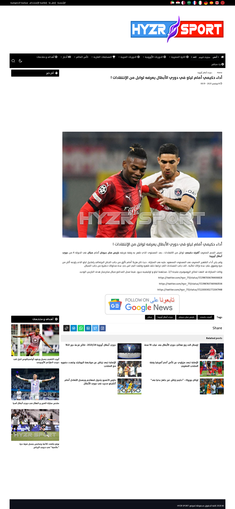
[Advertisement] (69, 29)
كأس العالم (82, 57)
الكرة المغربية (178, 57)
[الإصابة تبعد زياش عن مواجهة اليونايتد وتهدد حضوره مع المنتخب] (101, 369)
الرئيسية (61, 3)
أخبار (65, 57)
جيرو (139, 272)
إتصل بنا (52, 3)
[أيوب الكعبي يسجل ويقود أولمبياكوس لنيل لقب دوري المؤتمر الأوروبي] (35, 345)
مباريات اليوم (204, 57)
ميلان (149, 317)
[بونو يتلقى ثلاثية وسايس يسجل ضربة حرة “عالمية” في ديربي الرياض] (35, 429)
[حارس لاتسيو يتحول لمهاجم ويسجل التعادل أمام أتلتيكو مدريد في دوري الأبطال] (101, 386)
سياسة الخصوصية (19, 3)
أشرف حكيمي (206, 317)
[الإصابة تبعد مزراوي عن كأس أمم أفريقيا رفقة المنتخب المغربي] (183, 369)
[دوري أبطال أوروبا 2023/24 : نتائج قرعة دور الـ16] (101, 351)
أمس (215, 57)
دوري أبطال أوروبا (205, 72)
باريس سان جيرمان (186, 317)
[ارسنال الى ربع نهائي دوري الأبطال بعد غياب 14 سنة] (183, 351)
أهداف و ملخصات (46, 57)
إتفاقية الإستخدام (38, 3)
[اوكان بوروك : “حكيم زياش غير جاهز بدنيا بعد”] (183, 386)
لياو (156, 272)
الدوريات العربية (129, 57)
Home (219, 72)
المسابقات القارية (103, 57)
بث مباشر (216, 64)
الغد (194, 57)
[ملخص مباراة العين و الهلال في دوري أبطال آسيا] (35, 387)
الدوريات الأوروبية (154, 57)
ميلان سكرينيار (108, 272)
